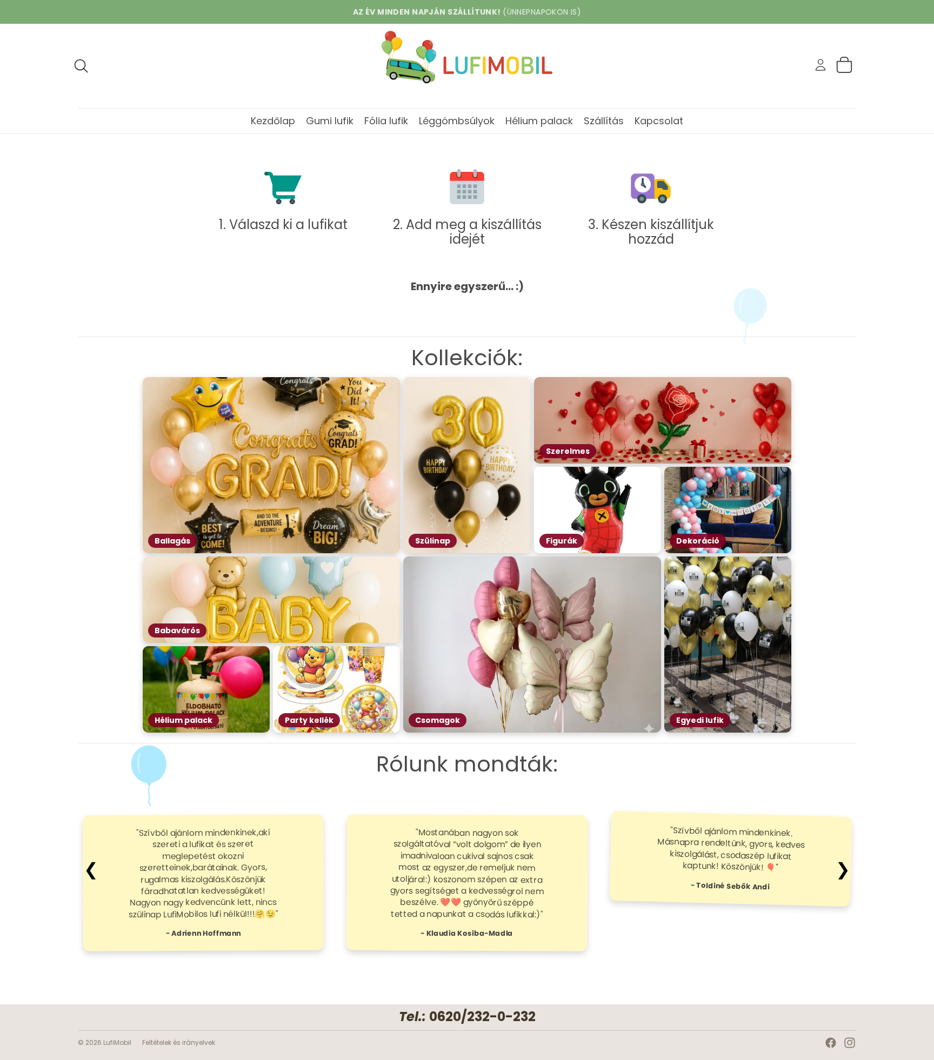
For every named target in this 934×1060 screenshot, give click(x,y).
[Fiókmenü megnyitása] (820, 65)
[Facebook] (830, 1042)
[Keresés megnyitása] (81, 66)
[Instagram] (849, 1042)
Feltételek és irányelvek (178, 1042)
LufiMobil (117, 1042)
